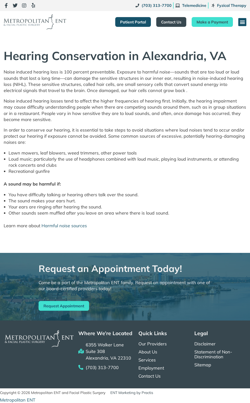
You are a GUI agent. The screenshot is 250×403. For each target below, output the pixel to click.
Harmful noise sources (64, 225)
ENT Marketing (122, 392)
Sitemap (202, 364)
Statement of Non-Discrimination (213, 354)
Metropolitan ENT (17, 400)
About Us (147, 352)
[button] (242, 22)
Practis (147, 392)
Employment (151, 368)
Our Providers (152, 343)
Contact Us (149, 376)
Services (147, 360)
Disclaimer (205, 343)
